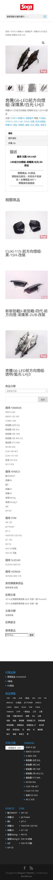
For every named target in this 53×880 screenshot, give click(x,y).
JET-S (7, 531)
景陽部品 (20, 725)
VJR (6, 506)
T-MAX (37, 707)
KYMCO (8, 121)
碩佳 (37, 125)
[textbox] (27, 391)
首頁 (7, 31)
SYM (30, 707)
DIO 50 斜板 (10, 548)
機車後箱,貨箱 (11, 587)
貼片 (8, 734)
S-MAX (9, 707)
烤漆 (8, 729)
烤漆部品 (16, 729)
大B (33, 716)
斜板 (14, 720)
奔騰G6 (8, 125)
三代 (34, 712)
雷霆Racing (10, 497)
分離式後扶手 (18, 716)
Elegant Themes (26, 873)
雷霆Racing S (11, 502)
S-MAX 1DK (10, 420)
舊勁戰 (40, 729)
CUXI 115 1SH (11, 455)
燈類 (27, 125)
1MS (14, 698)
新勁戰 (21, 720)
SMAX (16, 707)
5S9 (39, 698)
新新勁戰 (41, 720)
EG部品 (42, 118)
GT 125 (8, 539)
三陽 (40, 712)
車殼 (14, 734)
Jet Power (9, 526)
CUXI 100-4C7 (11, 451)
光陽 (32, 121)
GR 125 (8, 522)
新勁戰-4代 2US (12, 429)
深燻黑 (21, 125)
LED (15, 121)
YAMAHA (10, 712)
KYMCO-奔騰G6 (17, 31)
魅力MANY (10, 476)
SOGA (26, 121)
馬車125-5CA (11, 460)
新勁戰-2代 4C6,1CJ (14, 438)
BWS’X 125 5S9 (12, 416)
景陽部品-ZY (31, 725)
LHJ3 (21, 121)
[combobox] (26, 391)
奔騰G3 (8, 493)
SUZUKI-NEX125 (12, 564)
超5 (6, 484)
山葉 (39, 716)
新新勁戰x (10, 725)
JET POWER (28, 702)
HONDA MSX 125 (13, 576)
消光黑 (41, 725)
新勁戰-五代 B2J (12, 425)
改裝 (15, 125)
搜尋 (31, 635)
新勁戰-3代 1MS (12, 434)
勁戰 (27, 716)
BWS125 (10, 702)
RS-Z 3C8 (9, 464)
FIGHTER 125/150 (13, 535)
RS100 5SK (10, 447)
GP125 (8, 510)
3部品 (9, 681)
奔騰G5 (8, 489)
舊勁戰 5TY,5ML (12, 442)
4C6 (33, 698)
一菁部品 (26, 712)
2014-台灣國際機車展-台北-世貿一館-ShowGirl (25, 599)
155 (45, 698)
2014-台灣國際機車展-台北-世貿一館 (21, 603)
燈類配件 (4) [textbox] (14, 747)
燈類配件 (28, 31)
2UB (20, 698)
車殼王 (43, 125)
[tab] (26, 133)
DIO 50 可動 (10, 552)
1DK (8, 698)
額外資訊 (12, 138)
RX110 (8, 544)
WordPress (26, 876)
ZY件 (18, 712)
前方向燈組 (40, 121)
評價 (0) (12, 143)
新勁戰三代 (31, 720)
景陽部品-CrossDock (16, 676)
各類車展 (9, 615)
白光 (32, 125)
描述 (10, 133)
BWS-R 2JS (10, 412)
